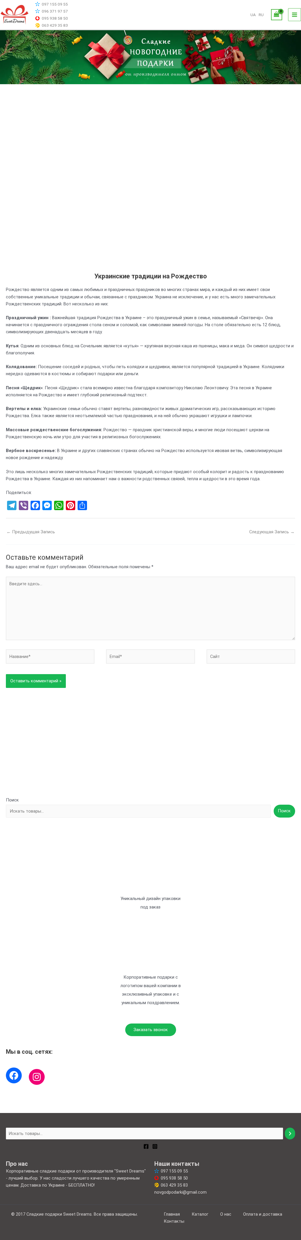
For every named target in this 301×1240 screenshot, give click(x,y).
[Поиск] (290, 1133)
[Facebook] (14, 1075)
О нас (225, 1214)
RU (261, 14)
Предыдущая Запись (30, 531)
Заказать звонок (150, 1029)
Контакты (174, 1221)
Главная (172, 1214)
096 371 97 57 (55, 11)
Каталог (200, 1214)
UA (253, 14)
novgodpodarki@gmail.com (180, 1192)
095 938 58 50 (55, 18)
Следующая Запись (272, 531)
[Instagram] (37, 1077)
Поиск (12, 800)
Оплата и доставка (262, 1214)
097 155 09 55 (55, 4)
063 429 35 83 (55, 25)
